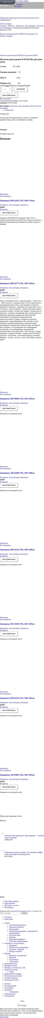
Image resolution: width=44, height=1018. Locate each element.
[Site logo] (22, 6)
